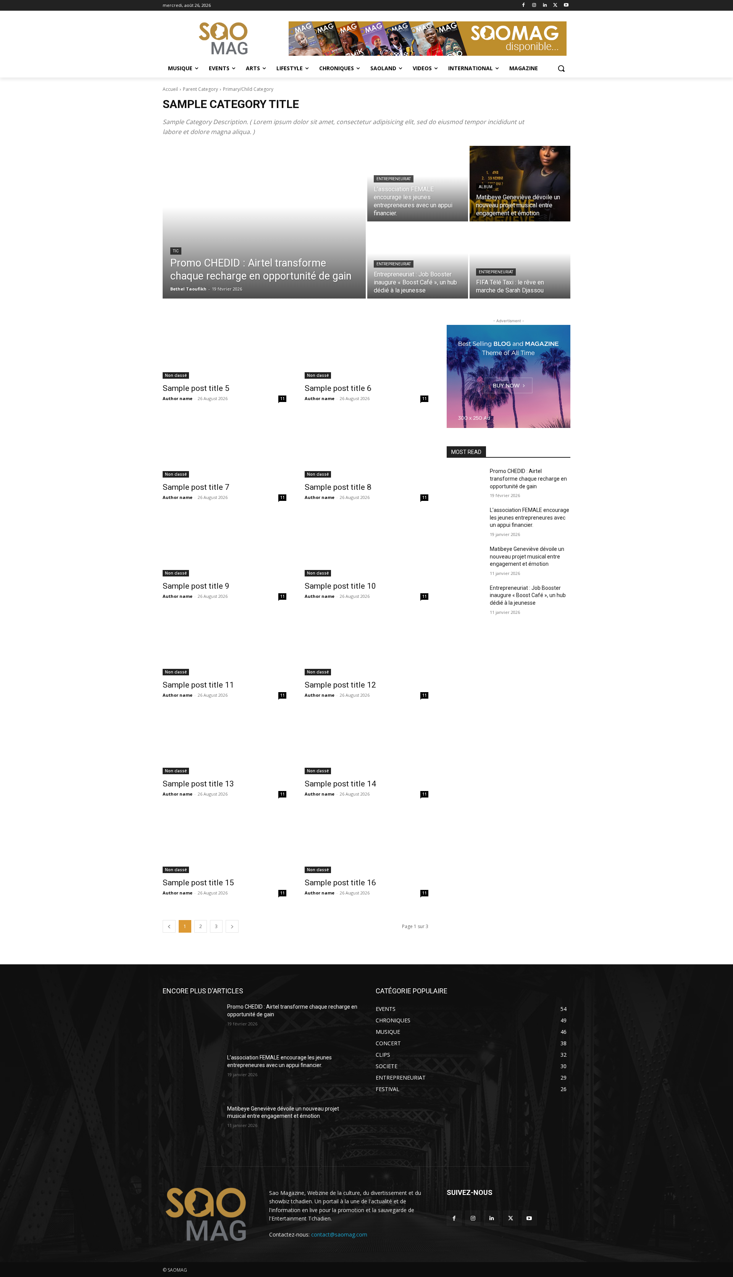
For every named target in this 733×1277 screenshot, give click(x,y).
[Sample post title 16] (366, 842)
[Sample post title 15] (224, 842)
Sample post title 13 (198, 783)
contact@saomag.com (339, 1234)
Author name (177, 398)
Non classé (176, 375)
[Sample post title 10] (366, 545)
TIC (176, 251)
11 (282, 398)
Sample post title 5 (196, 388)
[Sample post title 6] (366, 348)
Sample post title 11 (198, 684)
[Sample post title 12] (366, 644)
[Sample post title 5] (224, 348)
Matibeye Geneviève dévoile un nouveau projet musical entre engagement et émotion (527, 556)
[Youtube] (566, 5)
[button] (561, 68)
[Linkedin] (545, 5)
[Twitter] (555, 5)
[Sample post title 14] (366, 743)
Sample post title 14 (340, 783)
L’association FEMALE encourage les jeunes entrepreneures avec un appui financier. (529, 517)
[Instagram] (534, 5)
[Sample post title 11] (224, 644)
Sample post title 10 (340, 586)
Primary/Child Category (248, 89)
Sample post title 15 (198, 882)
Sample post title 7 (196, 487)
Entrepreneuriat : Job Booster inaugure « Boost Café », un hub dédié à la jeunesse (528, 595)
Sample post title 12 (340, 684)
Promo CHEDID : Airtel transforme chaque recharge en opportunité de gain (528, 478)
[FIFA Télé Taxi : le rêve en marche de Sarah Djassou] (520, 261)
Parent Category (200, 89)
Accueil (170, 89)
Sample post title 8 (338, 487)
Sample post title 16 (340, 882)
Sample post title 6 (338, 388)
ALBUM (485, 187)
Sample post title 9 (196, 586)
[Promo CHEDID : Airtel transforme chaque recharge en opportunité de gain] (264, 222)
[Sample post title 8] (366, 447)
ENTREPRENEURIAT (393, 179)
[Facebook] (523, 5)
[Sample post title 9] (224, 545)
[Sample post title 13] (224, 743)
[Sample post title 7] (224, 447)
